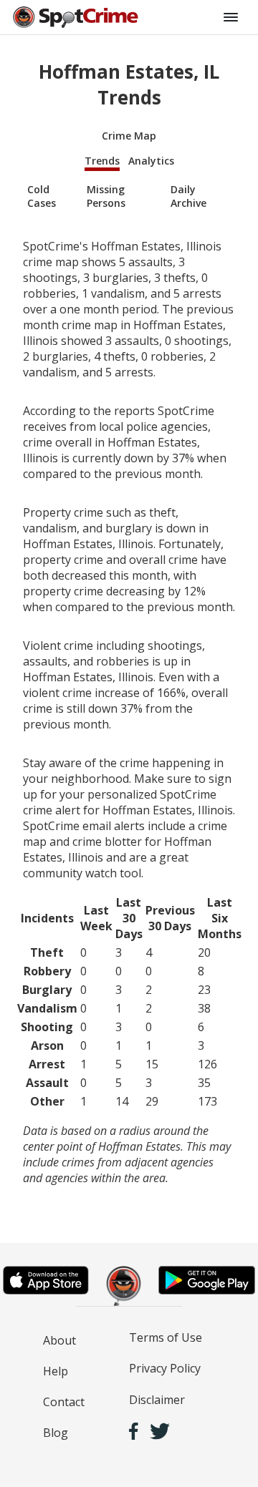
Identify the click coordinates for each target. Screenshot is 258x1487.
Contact (64, 1402)
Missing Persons (106, 196)
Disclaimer (157, 1400)
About (59, 1340)
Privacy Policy (165, 1368)
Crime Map (129, 135)
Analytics (151, 160)
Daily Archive (188, 196)
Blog (55, 1432)
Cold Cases (41, 196)
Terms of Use (165, 1337)
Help (55, 1371)
